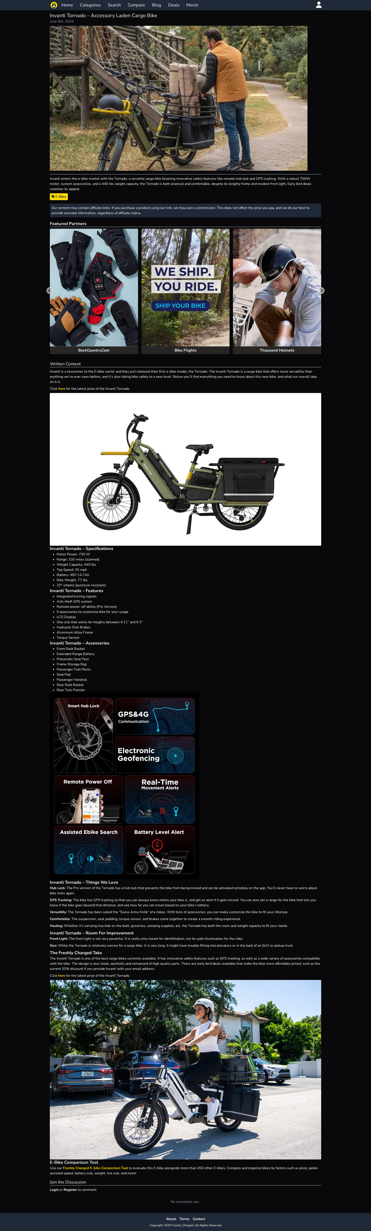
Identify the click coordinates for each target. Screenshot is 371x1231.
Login (54, 1189)
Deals (173, 5)
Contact (199, 1219)
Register (70, 1189)
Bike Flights (185, 350)
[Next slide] (321, 290)
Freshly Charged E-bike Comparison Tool (95, 1168)
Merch (192, 5)
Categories (90, 5)
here (61, 388)
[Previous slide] (49, 290)
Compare (136, 5)
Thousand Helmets (277, 350)
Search (114, 5)
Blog (156, 5)
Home (67, 5)
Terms (184, 1219)
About (171, 1219)
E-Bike (60, 196)
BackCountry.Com (93, 350)
